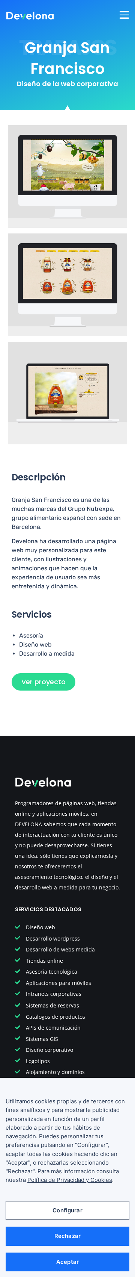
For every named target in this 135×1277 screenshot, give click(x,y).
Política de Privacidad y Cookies (69, 1179)
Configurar (67, 1210)
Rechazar (67, 1235)
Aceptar (67, 1261)
